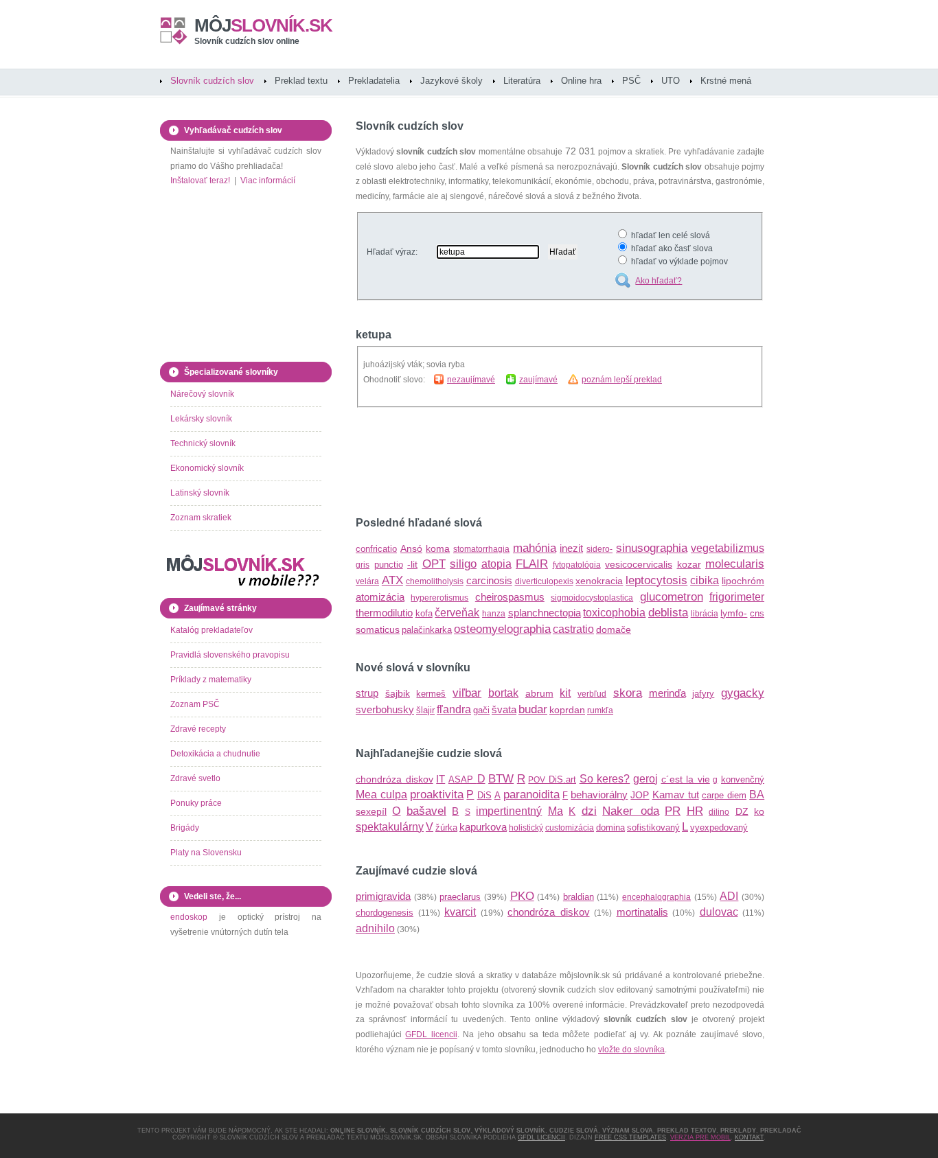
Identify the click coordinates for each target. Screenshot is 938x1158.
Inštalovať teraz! (200, 180)
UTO (670, 81)
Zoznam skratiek (200, 517)
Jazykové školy (451, 81)
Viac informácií (267, 180)
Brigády (184, 828)
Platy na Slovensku (206, 852)
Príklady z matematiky (210, 679)
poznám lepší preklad (622, 379)
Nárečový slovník (202, 394)
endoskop (188, 917)
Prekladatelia (374, 81)
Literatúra (521, 81)
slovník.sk (263, 25)
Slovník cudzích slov (212, 81)
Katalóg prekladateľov (211, 630)
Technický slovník (203, 443)
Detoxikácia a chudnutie (215, 754)
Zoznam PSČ (195, 704)
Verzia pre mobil (700, 1137)
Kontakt (749, 1137)
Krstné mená (725, 81)
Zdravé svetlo (195, 778)
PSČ (631, 81)
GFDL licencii (431, 1034)
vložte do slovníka (631, 1049)
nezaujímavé (471, 379)
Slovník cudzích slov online (246, 41)
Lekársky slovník (201, 419)
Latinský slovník (199, 493)
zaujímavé (538, 379)
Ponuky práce (196, 803)
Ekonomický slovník (207, 468)
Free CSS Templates (630, 1137)
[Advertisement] (516, 462)
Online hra (581, 81)
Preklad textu (301, 81)
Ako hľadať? (658, 281)
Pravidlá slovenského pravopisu (230, 655)
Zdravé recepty (198, 729)
